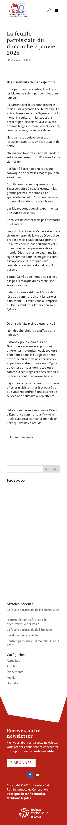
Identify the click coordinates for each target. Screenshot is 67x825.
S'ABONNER (21, 762)
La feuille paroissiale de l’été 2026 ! (30, 630)
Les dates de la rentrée (22, 635)
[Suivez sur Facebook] (30, 775)
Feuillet (27, 59)
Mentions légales (19, 798)
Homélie (12, 683)
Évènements (15, 672)
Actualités (13, 661)
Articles (12, 666)
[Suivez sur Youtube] (37, 775)
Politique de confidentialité (26, 794)
